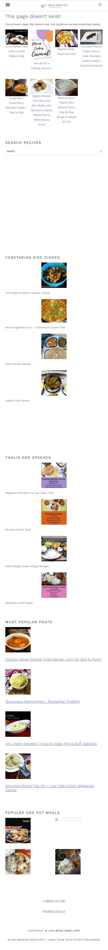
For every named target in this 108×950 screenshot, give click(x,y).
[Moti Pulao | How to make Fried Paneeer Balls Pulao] (18, 831)
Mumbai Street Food (18, 529)
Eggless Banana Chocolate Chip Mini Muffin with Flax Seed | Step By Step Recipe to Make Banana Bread (41, 110)
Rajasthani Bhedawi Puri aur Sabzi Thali (29, 492)
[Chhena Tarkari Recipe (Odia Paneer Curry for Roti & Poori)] (54, 640)
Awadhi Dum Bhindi (17, 400)
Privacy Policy (54, 911)
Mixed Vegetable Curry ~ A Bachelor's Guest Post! (35, 327)
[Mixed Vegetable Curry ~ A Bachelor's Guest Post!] (54, 311)
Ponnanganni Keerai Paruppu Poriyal (27, 292)
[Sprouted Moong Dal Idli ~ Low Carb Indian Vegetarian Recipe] (54, 767)
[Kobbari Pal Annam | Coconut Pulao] (68, 862)
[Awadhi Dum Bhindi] (54, 383)
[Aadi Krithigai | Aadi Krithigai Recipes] (54, 548)
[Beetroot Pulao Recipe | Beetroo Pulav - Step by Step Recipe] (68, 830)
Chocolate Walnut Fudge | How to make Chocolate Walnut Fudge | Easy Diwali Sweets (91, 56)
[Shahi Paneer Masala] (54, 346)
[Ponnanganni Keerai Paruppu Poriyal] (54, 275)
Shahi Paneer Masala (18, 363)
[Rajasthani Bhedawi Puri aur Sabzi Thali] (54, 475)
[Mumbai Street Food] (54, 512)
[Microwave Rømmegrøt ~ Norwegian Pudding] (54, 682)
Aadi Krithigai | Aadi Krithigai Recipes (27, 566)
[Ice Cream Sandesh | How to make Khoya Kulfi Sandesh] (54, 725)
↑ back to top (54, 900)
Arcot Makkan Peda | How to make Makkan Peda (16, 51)
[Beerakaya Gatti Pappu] (54, 585)
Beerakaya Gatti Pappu (19, 602)
